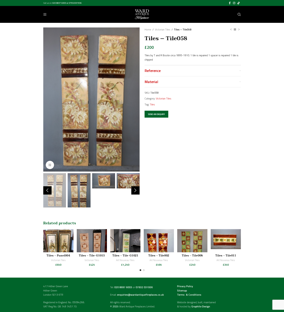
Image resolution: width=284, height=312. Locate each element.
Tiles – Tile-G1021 (125, 255)
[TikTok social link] (238, 2)
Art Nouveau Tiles (125, 260)
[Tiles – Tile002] (159, 240)
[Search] (239, 14)
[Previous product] (231, 30)
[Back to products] (235, 30)
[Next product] (239, 30)
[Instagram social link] (234, 2)
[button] (47, 190)
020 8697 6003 (59, 2)
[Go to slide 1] (140, 270)
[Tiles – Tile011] (226, 240)
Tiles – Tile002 (158, 255)
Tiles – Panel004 (58, 255)
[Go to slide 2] (144, 270)
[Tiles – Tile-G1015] (92, 240)
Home (148, 29)
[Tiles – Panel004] (58, 240)
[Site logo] (142, 14)
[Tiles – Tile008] (192, 240)
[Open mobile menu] (45, 14)
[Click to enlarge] (50, 165)
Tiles (152, 104)
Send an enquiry (156, 114)
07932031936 (75, 2)
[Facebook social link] (230, 2)
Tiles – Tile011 (225, 255)
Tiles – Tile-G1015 (92, 255)
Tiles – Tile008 (192, 255)
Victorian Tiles (162, 29)
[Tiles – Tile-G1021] (125, 240)
